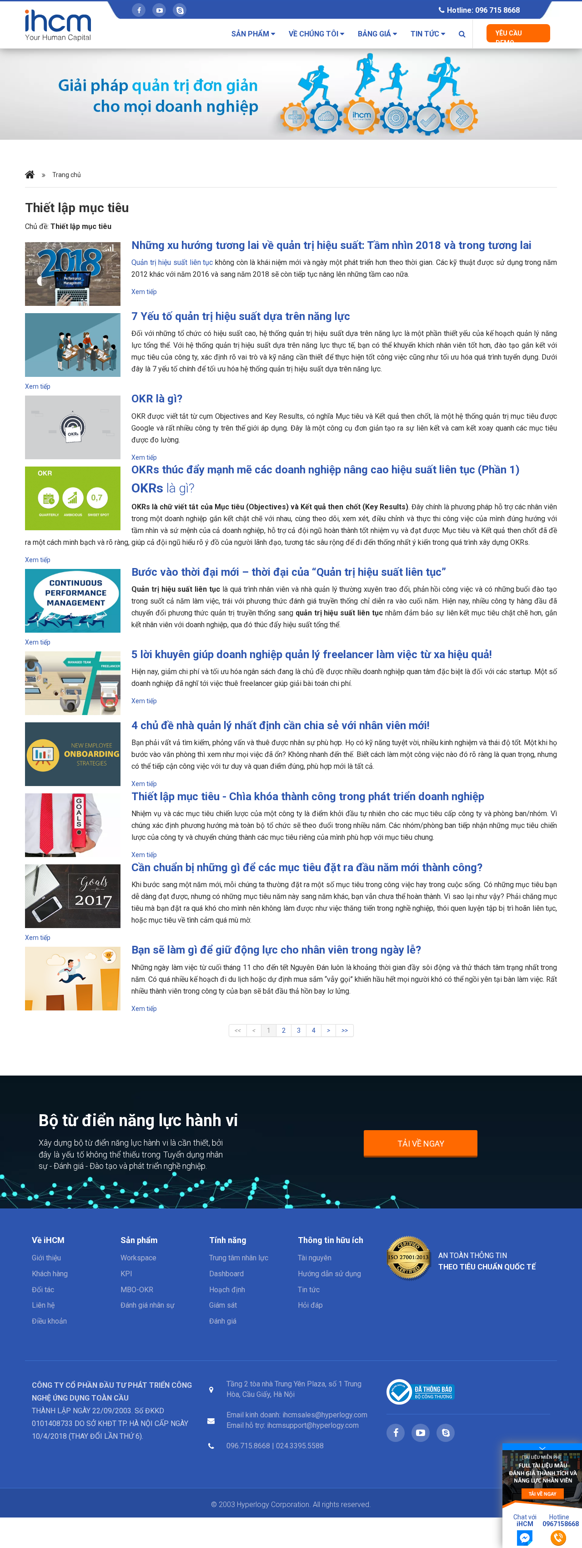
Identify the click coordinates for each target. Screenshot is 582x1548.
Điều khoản (49, 1321)
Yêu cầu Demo (509, 36)
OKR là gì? (156, 398)
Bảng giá (375, 34)
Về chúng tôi (314, 34)
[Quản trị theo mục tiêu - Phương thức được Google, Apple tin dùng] (291, 93)
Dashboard (226, 1273)
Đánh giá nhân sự (147, 1305)
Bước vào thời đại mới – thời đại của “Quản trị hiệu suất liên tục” (288, 572)
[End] (345, 1030)
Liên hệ (43, 1305)
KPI (126, 1273)
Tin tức (426, 34)
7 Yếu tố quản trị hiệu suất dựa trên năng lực (240, 316)
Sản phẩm (251, 34)
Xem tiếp (144, 291)
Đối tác (43, 1289)
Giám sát (223, 1305)
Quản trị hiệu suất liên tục (172, 262)
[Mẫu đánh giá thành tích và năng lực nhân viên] (542, 1478)
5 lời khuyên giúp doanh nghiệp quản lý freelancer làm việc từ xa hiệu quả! (311, 654)
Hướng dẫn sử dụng (329, 1273)
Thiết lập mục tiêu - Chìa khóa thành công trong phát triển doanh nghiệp (307, 796)
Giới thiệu (46, 1258)
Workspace (138, 1258)
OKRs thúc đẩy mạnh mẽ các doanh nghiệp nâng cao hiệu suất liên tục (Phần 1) (325, 469)
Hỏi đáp (310, 1305)
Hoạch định (227, 1289)
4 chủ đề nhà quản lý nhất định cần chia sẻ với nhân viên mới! (280, 725)
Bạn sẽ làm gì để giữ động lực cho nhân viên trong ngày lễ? (276, 950)
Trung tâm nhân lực (238, 1258)
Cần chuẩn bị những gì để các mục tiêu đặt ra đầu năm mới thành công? (306, 867)
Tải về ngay (420, 1143)
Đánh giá (222, 1321)
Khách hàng (50, 1273)
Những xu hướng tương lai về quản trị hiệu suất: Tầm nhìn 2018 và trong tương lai (331, 245)
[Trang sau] (328, 1030)
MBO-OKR (136, 1289)
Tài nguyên (314, 1258)
